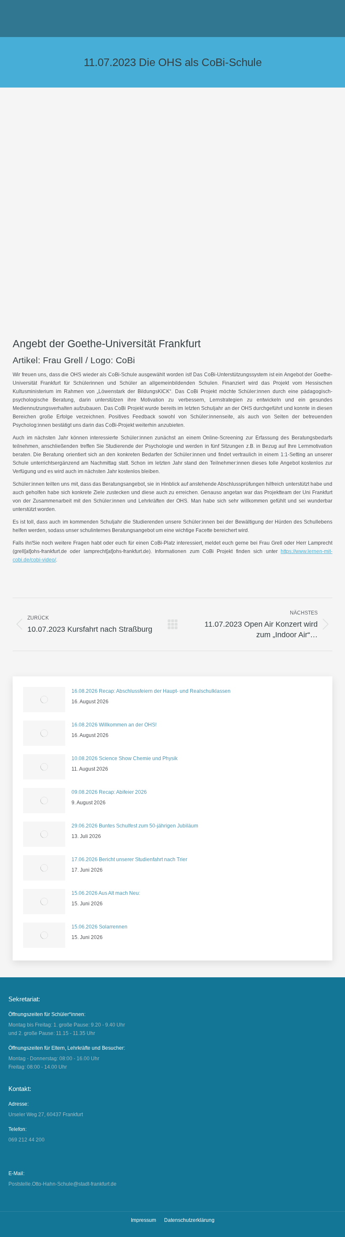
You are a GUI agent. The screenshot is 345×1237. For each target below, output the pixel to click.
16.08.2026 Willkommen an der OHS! (114, 725)
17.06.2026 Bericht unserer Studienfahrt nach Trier (129, 859)
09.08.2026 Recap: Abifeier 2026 (109, 792)
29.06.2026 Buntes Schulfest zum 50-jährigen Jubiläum (135, 826)
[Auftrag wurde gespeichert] (44, 699)
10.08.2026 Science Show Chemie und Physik (125, 758)
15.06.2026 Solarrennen (99, 927)
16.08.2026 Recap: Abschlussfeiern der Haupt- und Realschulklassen (151, 691)
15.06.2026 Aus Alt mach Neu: (106, 893)
